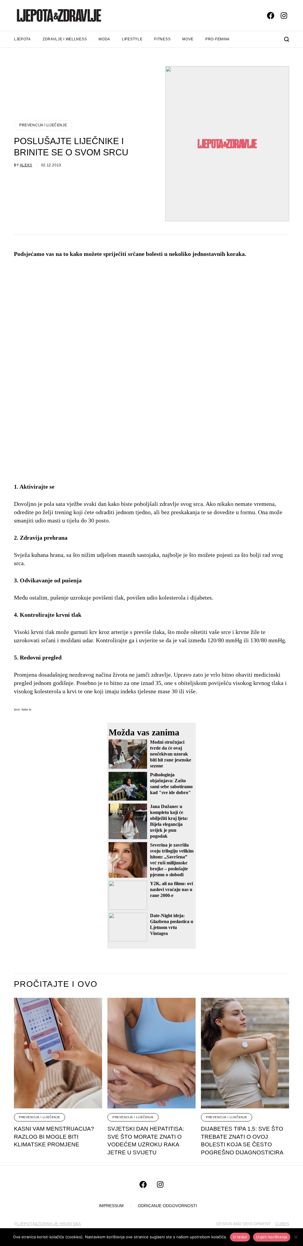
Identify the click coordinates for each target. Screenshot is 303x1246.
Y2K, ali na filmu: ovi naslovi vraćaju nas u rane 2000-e (171, 889)
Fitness (162, 39)
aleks (26, 165)
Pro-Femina (217, 39)
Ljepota (22, 39)
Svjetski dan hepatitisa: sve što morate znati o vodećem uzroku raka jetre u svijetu (145, 1141)
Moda (104, 39)
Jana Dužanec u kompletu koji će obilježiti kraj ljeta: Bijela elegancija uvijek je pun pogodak (169, 821)
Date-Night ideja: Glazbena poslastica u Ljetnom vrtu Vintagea (171, 924)
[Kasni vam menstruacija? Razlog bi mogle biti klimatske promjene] (58, 1053)
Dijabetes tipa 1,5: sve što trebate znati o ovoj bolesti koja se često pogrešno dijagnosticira (242, 1141)
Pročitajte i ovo (55, 984)
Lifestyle (132, 39)
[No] (296, 1237)
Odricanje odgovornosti (167, 1206)
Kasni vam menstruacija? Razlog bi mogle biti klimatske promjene (54, 1137)
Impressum (111, 1206)
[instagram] (284, 15)
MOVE (188, 39)
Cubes (282, 1223)
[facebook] (270, 15)
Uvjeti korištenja (271, 1236)
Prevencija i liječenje (43, 125)
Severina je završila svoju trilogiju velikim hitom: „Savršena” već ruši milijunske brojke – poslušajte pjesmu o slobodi (172, 859)
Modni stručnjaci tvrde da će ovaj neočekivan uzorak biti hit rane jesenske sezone (170, 754)
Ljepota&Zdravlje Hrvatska (49, 1223)
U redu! (240, 1236)
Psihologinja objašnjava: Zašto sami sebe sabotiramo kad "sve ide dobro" (171, 783)
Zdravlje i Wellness (65, 39)
